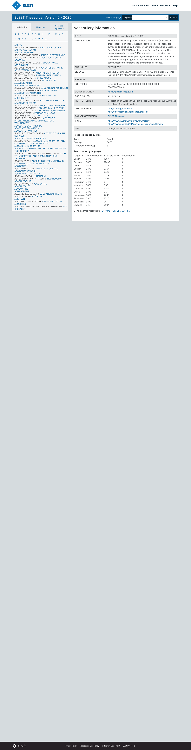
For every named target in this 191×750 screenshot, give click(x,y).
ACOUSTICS (20, 204)
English (126, 17)
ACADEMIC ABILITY (24, 83)
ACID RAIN (19, 199)
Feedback (165, 5)
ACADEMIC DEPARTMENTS (28, 93)
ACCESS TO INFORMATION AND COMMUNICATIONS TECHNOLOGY (40, 149)
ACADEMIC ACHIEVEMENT (27, 85)
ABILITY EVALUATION (25, 50)
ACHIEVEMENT (21, 191)
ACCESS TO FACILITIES (26, 130)
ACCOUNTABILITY (23, 181)
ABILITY (18, 45)
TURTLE (115, 210)
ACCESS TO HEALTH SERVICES (30, 138)
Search (173, 17)
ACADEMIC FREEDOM (25, 103)
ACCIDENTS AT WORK (25, 171)
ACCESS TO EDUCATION (26, 128)
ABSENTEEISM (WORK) (25, 70)
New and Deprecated (59, 27)
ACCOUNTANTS (22, 186)
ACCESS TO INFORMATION (27, 146)
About (154, 5)
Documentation (140, 5)
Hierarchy (40, 27)
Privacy (71, 746)
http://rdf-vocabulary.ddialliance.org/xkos (128, 111)
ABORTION (19, 60)
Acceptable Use (89, 746)
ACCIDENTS (20, 166)
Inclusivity (111, 746)
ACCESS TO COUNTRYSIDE (28, 125)
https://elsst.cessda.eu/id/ (120, 91)
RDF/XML (105, 210)
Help (175, 5)
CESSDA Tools (129, 746)
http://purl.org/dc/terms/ (120, 108)
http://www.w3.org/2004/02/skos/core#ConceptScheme (135, 124)
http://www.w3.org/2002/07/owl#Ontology (128, 121)
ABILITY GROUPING (24, 52)
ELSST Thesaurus (117, 116)
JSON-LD (125, 210)
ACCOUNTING (21, 188)
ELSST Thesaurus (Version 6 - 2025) (43, 17)
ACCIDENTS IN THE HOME (27, 173)
